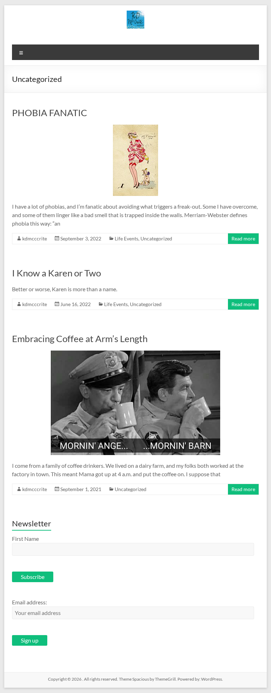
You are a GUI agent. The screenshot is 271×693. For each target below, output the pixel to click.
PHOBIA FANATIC (49, 112)
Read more (243, 238)
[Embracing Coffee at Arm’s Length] (135, 354)
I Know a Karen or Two (56, 273)
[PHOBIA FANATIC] (135, 128)
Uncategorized (156, 238)
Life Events (126, 238)
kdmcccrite (34, 238)
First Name (25, 538)
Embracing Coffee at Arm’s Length (79, 338)
